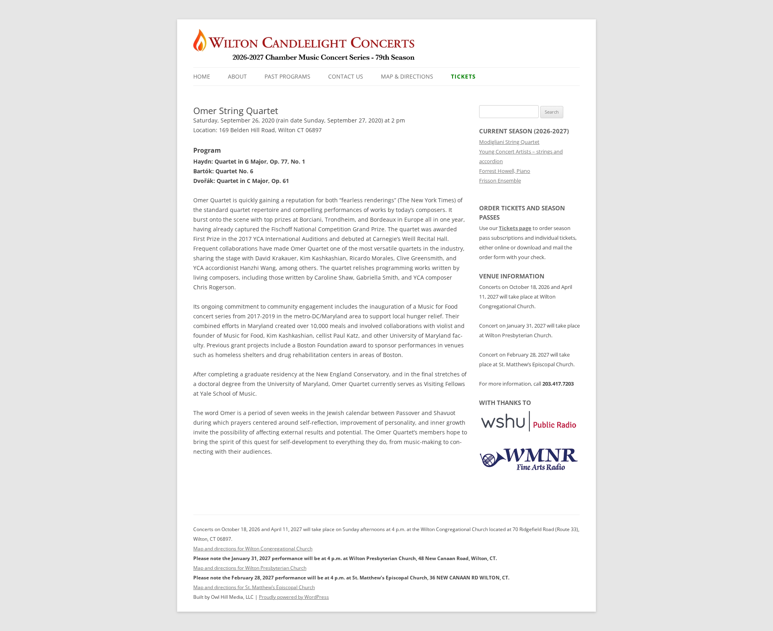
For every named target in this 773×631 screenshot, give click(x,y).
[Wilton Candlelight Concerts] (308, 48)
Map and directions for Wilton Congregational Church (252, 548)
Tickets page (515, 228)
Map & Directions (407, 76)
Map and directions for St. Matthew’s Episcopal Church (254, 587)
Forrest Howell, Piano (504, 170)
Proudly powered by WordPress (294, 597)
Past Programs (287, 76)
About (237, 76)
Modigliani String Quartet (509, 141)
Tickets (463, 76)
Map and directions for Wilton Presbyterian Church (249, 568)
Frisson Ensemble (500, 180)
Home (201, 76)
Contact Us (345, 76)
